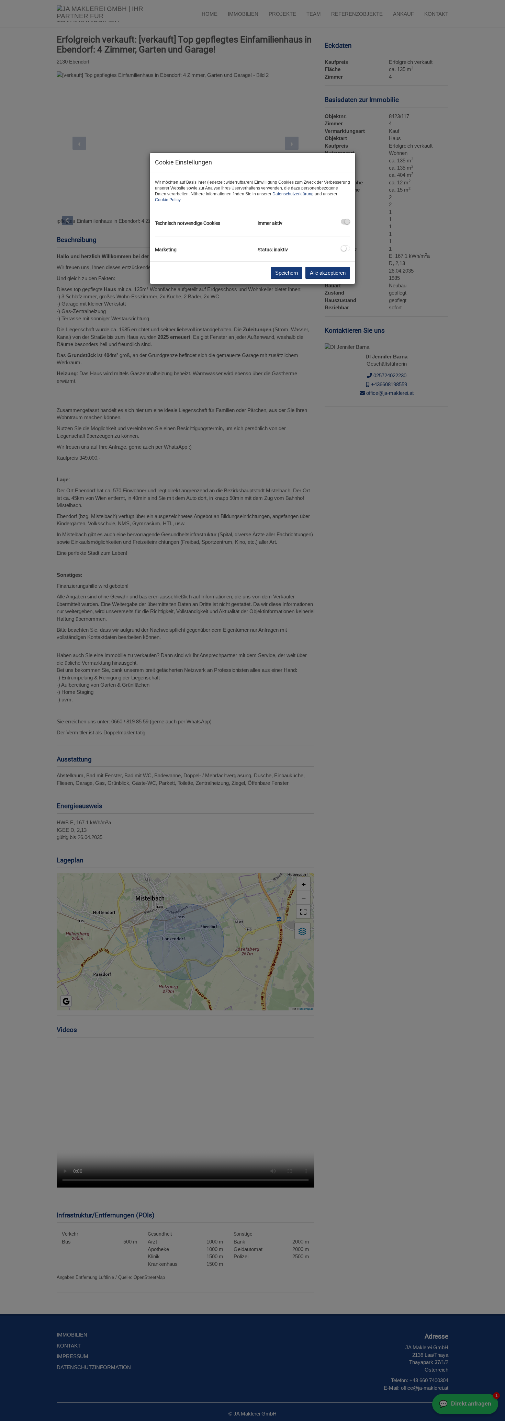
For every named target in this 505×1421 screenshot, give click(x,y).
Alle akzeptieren (328, 273)
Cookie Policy (167, 199)
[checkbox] (345, 222)
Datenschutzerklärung (293, 194)
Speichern (286, 273)
